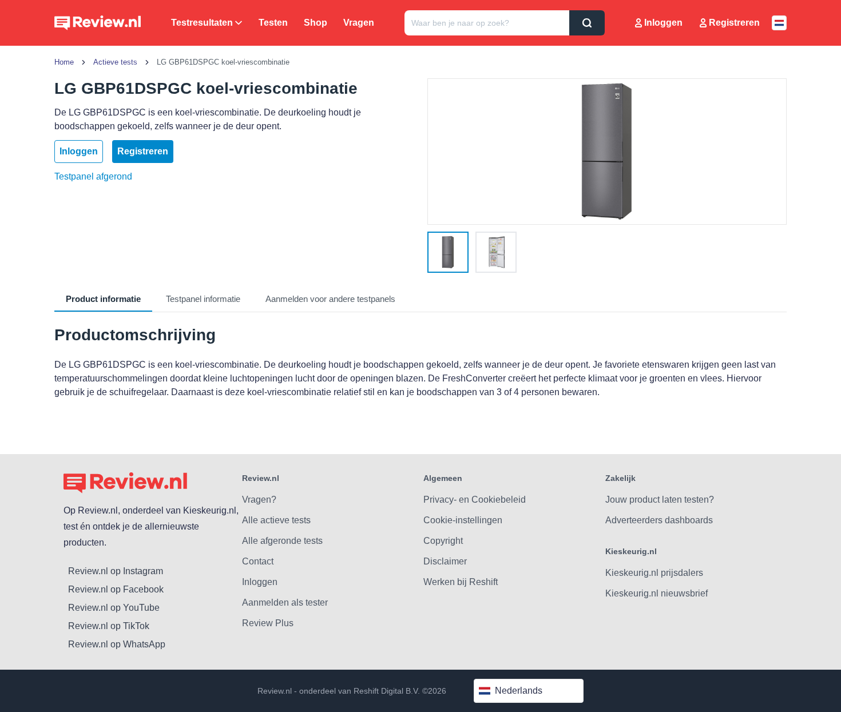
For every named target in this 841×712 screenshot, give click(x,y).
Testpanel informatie (203, 299)
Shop (315, 22)
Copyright (443, 541)
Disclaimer (445, 561)
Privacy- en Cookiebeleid (474, 499)
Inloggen (663, 22)
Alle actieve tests (276, 520)
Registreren (734, 22)
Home (64, 62)
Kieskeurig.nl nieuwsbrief (656, 593)
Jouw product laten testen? (659, 499)
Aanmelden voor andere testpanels (330, 299)
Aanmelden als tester (285, 602)
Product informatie (103, 299)
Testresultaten (202, 22)
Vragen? (259, 499)
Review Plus (267, 623)
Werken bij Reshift (460, 582)
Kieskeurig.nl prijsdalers (654, 573)
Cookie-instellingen (462, 520)
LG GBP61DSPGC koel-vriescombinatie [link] (223, 62)
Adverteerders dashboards (659, 520)
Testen (273, 22)
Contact (257, 561)
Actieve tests (115, 62)
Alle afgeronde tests (282, 541)
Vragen (358, 22)
